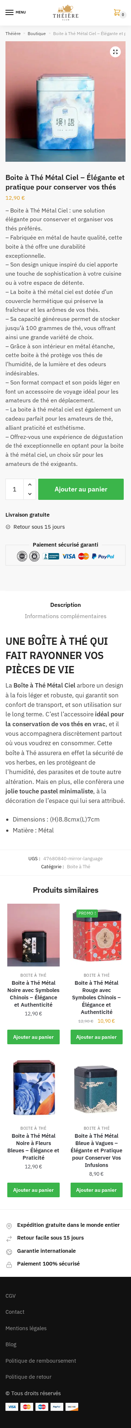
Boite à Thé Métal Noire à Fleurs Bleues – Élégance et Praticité (33, 1146)
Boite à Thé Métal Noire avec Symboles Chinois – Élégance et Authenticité (33, 993)
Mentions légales (26, 1328)
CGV (10, 1295)
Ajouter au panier (81, 489)
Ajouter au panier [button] (33, 1037)
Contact (14, 1311)
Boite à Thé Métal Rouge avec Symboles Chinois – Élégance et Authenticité (96, 997)
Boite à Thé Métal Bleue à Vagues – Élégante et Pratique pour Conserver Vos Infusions (96, 1150)
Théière (13, 33)
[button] (115, 51)
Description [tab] (65, 604)
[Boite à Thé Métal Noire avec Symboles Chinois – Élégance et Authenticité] (33, 935)
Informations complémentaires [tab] (66, 616)
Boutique (37, 33)
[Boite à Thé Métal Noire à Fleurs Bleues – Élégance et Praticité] (33, 1087)
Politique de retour (28, 1376)
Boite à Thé (78, 867)
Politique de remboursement (40, 1360)
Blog (10, 1344)
